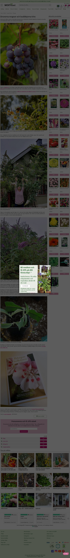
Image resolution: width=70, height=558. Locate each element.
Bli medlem (25, 286)
